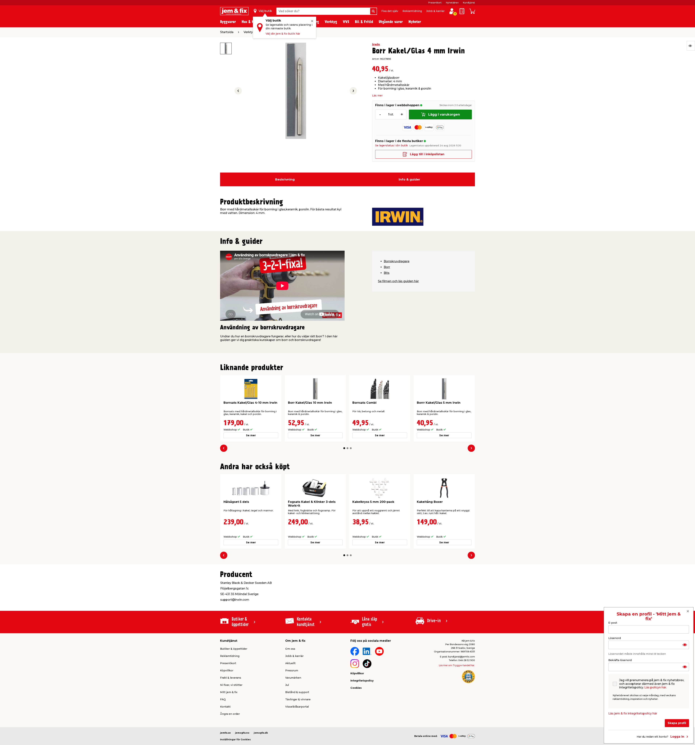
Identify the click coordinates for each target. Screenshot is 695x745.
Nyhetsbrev (452, 2)
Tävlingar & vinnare (298, 699)
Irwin (376, 44)
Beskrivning (285, 179)
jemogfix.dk (261, 733)
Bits (386, 273)
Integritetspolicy (362, 680)
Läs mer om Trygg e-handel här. (457, 665)
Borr (387, 267)
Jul (287, 685)
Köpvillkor (226, 670)
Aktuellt (290, 663)
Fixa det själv (389, 11)
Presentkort (435, 2)
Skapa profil (677, 723)
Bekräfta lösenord (620, 660)
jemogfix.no (242, 733)
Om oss (290, 648)
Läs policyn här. (655, 687)
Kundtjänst (469, 2)
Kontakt (225, 706)
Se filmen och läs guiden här (398, 281)
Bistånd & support (297, 692)
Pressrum (291, 670)
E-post (612, 622)
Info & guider (409, 179)
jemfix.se (225, 733)
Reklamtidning (412, 11)
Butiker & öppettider (233, 648)
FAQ (223, 699)
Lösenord (614, 638)
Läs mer (377, 95)
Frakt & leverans (230, 677)
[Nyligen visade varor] (690, 46)
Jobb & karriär (435, 11)
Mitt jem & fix (228, 692)
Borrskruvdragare (396, 261)
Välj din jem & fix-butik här (283, 33)
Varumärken (293, 677)
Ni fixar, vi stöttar (231, 685)
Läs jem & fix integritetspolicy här (632, 713)
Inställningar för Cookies (235, 739)
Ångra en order (230, 714)
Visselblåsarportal (297, 706)
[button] (344, 448)
